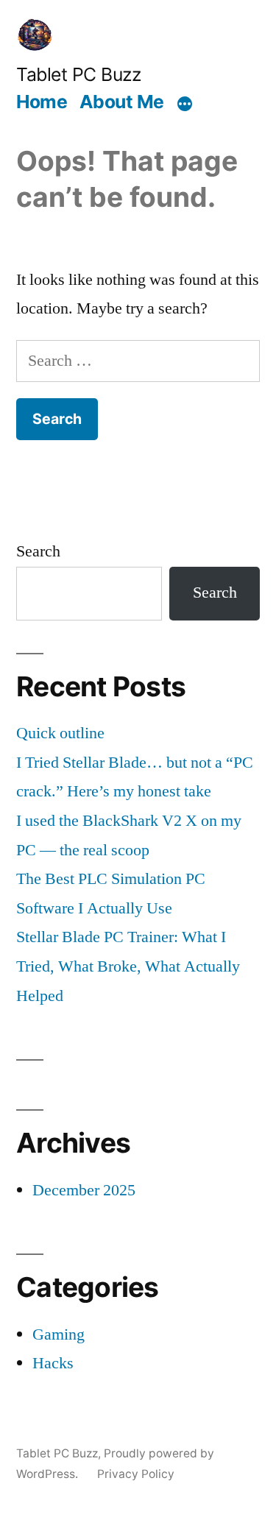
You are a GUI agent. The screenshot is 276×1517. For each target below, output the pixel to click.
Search (38, 551)
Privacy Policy (135, 1474)
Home (41, 102)
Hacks (53, 1363)
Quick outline (60, 733)
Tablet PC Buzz (78, 74)
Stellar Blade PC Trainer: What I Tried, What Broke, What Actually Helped (128, 966)
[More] (185, 104)
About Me (121, 102)
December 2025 (83, 1190)
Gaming (58, 1334)
